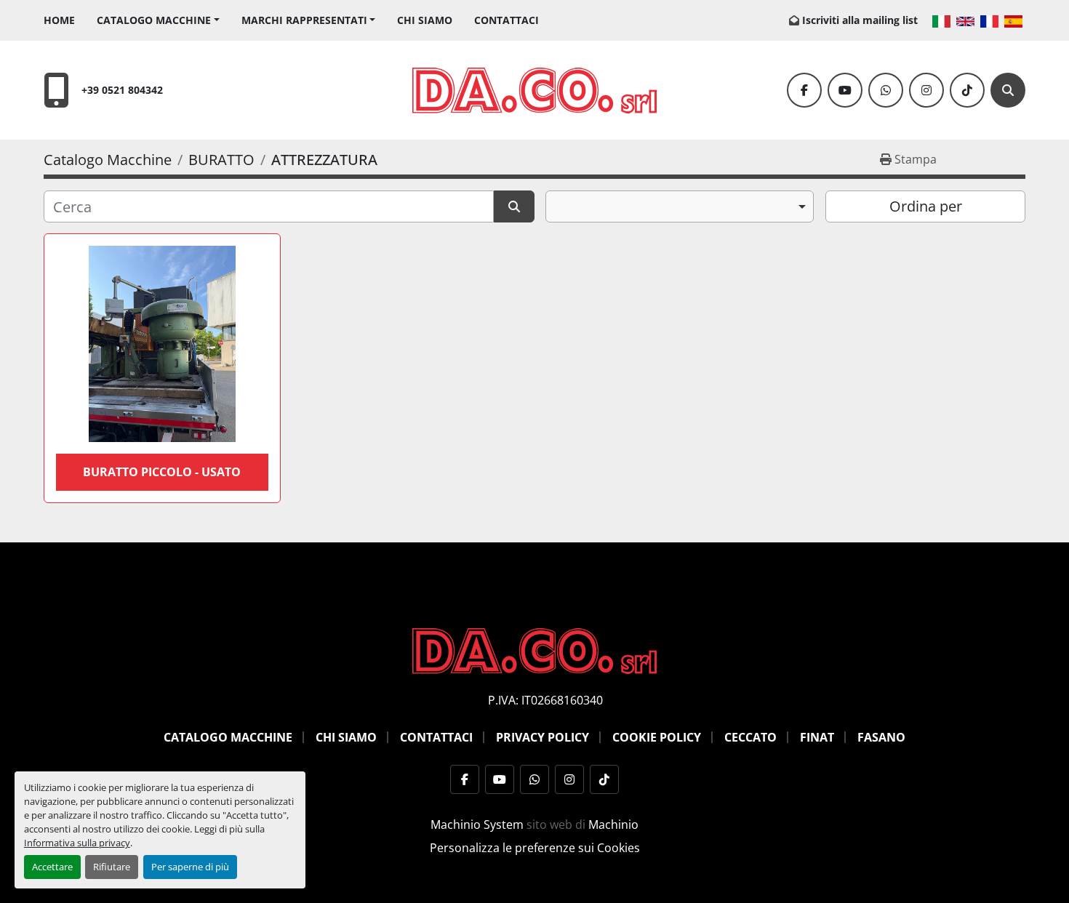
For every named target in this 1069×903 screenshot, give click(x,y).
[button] (158, 20)
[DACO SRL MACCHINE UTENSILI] (534, 650)
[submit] (514, 206)
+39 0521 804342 (122, 90)
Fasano (881, 737)
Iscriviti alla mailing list (860, 20)
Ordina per (925, 206)
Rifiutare (111, 866)
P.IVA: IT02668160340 (545, 700)
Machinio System (477, 824)
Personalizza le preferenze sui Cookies (535, 848)
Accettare (52, 866)
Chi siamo (424, 20)
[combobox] (679, 206)
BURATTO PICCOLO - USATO (162, 472)
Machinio (613, 824)
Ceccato (750, 737)
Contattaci (506, 20)
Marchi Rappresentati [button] (304, 20)
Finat (817, 737)
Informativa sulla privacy (77, 842)
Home (59, 20)
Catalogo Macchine (154, 20)
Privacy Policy (542, 737)
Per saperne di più (190, 866)
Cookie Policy (656, 737)
